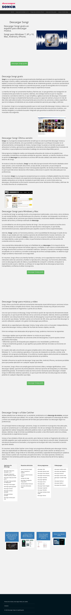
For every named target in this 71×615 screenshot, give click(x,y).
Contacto (6, 606)
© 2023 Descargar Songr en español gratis (14, 610)
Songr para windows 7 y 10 (22, 12)
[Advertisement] (19, 49)
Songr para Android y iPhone (37, 12)
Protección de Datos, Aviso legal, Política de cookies (16, 601)
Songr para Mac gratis (51, 12)
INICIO (12, 12)
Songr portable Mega (63, 12)
